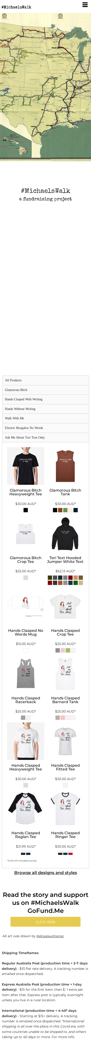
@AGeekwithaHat (50, 936)
